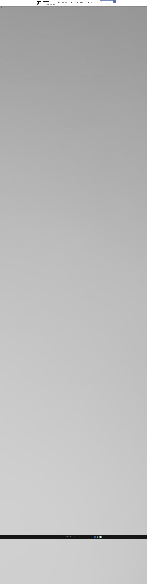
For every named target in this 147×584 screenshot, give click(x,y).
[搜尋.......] (114, 2)
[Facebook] (95, 537)
